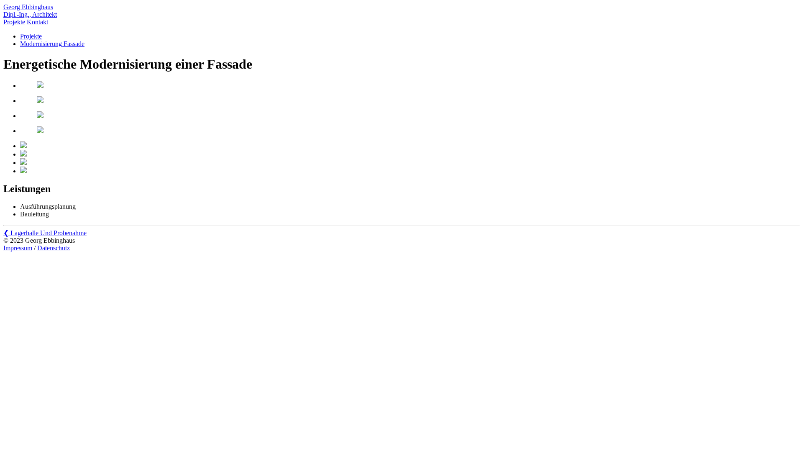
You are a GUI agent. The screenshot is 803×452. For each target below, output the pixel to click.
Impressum (17, 248)
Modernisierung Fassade (52, 43)
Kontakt (37, 22)
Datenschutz (53, 248)
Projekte (14, 22)
